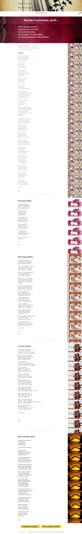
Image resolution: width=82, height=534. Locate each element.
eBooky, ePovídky (45, 15)
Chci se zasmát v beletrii (40, 531)
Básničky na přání (33, 15)
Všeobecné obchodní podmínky (59, 531)
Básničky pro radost (26, 15)
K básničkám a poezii (31, 531)
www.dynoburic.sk (35, 47)
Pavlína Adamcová (41, 13)
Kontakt (60, 15)
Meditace (39, 15)
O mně (57, 15)
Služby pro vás (52, 15)
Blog (20, 15)
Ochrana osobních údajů (49, 531)
